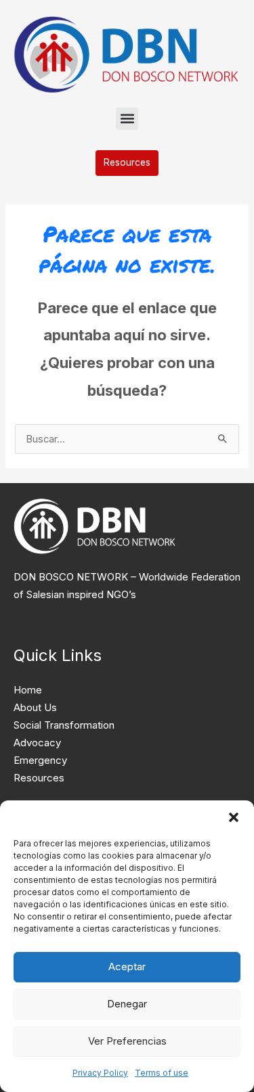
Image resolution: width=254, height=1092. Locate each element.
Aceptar (127, 966)
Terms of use (161, 1073)
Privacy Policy (100, 1073)
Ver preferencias (127, 1040)
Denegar (127, 1003)
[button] (233, 817)
